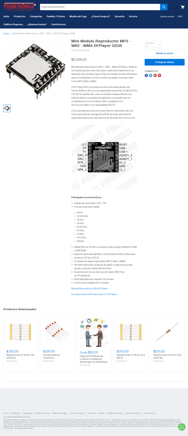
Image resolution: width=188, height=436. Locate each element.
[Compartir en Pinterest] (159, 75)
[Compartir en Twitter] (150, 75)
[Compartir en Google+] (155, 75)
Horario (133, 16)
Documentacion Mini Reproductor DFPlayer (94, 294)
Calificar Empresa (13, 24)
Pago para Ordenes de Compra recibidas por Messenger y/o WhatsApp (93, 359)
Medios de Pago (78, 16)
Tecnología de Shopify (23, 428)
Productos (19, 16)
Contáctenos (58, 24)
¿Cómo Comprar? (100, 16)
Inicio (6, 16)
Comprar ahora (164, 62)
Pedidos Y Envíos (56, 16)
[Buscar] (163, 7)
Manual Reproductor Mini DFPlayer (89, 288)
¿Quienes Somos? (37, 24)
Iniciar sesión (167, 16)
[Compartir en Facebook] (146, 75)
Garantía (119, 16)
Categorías (36, 16)
